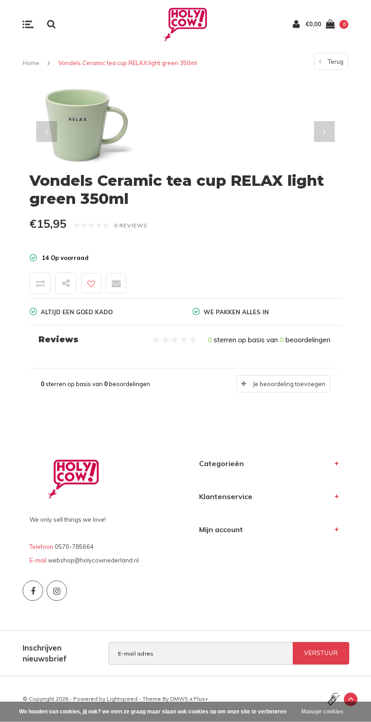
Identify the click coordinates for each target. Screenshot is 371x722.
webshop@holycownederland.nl (93, 560)
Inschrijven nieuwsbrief (45, 653)
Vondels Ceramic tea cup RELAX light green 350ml (127, 62)
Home (31, 62)
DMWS (179, 698)
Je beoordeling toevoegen (289, 383)
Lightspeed (122, 698)
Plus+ (201, 698)
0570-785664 (74, 546)
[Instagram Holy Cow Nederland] (57, 590)
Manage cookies (322, 711)
